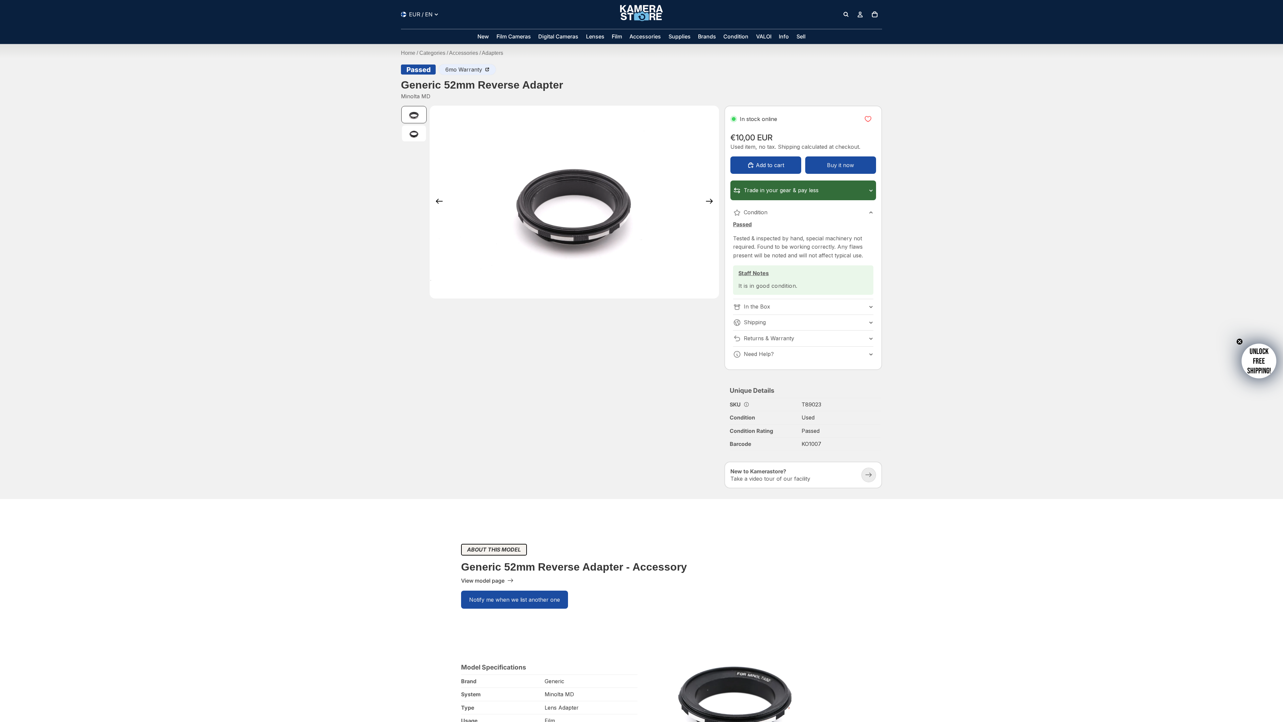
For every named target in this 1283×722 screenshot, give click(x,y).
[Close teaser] (1239, 341)
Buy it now (840, 165)
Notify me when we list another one (514, 599)
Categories (432, 53)
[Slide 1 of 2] (414, 115)
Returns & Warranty (769, 338)
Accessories (463, 53)
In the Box (757, 306)
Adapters (492, 53)
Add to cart (770, 165)
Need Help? (759, 354)
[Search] (846, 14)
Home (408, 53)
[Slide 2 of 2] (414, 133)
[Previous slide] (437, 202)
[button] (1259, 361)
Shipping (755, 322)
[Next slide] (711, 202)
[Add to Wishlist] (868, 119)
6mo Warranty (464, 69)
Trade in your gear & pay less (781, 190)
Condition (755, 212)
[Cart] (874, 14)
